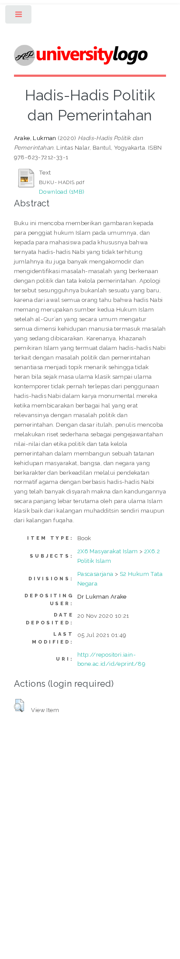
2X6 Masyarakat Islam (107, 551)
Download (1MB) (62, 191)
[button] (19, 705)
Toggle (19, 16)
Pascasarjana (95, 573)
